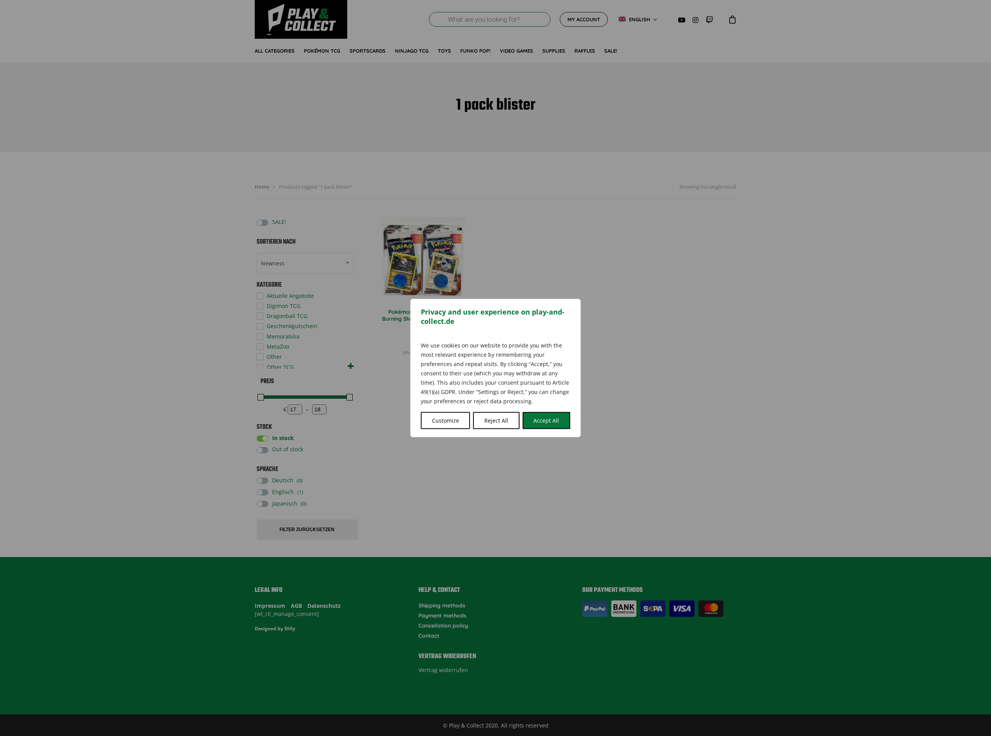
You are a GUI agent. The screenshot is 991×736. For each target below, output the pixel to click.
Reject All (496, 420)
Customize (445, 420)
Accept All (546, 420)
